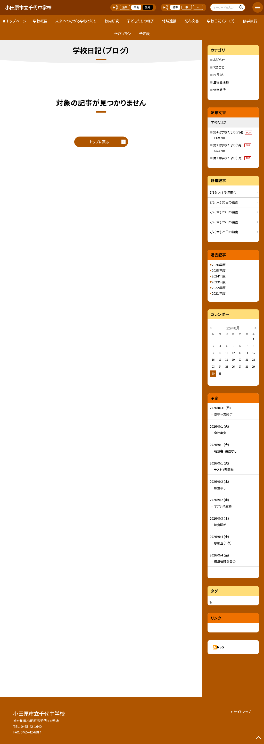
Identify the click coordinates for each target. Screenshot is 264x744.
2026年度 (219, 264)
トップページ (17, 20)
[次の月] (255, 327)
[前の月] (211, 327)
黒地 (147, 7)
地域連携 (169, 20)
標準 (175, 7)
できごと (218, 67)
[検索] (240, 7)
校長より (219, 74)
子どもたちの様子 (140, 20)
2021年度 (219, 293)
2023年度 (219, 282)
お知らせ (219, 59)
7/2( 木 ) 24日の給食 (224, 232)
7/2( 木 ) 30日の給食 (224, 202)
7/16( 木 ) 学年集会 (223, 192)
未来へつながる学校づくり (76, 20)
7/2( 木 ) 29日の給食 (224, 212)
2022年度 (219, 287)
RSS (220, 647)
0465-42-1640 (31, 726)
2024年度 (219, 276)
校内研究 (112, 20)
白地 (136, 7)
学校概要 (40, 20)
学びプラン (122, 33)
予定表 (144, 33)
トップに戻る (99, 141)
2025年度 (219, 270)
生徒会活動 (221, 82)
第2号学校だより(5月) (231, 158)
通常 (124, 7)
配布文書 (192, 20)
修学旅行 (250, 20)
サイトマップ (242, 711)
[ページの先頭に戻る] (258, 738)
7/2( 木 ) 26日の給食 (224, 222)
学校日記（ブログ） (221, 20)
